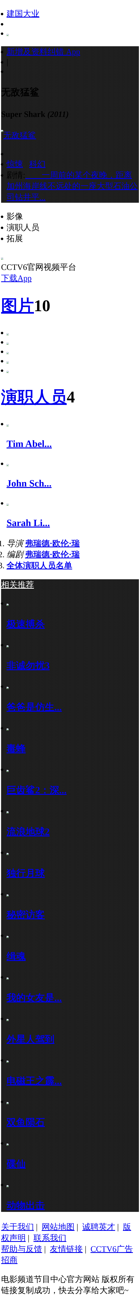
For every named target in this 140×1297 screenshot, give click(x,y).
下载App (16, 278)
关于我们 (17, 1226)
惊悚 (15, 163)
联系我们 (49, 1237)
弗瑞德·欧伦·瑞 (52, 543)
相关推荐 (17, 584)
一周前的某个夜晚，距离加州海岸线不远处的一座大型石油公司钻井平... (72, 186)
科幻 (37, 163)
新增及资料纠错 (43, 51)
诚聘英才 (98, 1226)
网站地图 (58, 1226)
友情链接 (66, 1248)
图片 (17, 306)
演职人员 (34, 397)
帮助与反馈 (21, 1248)
